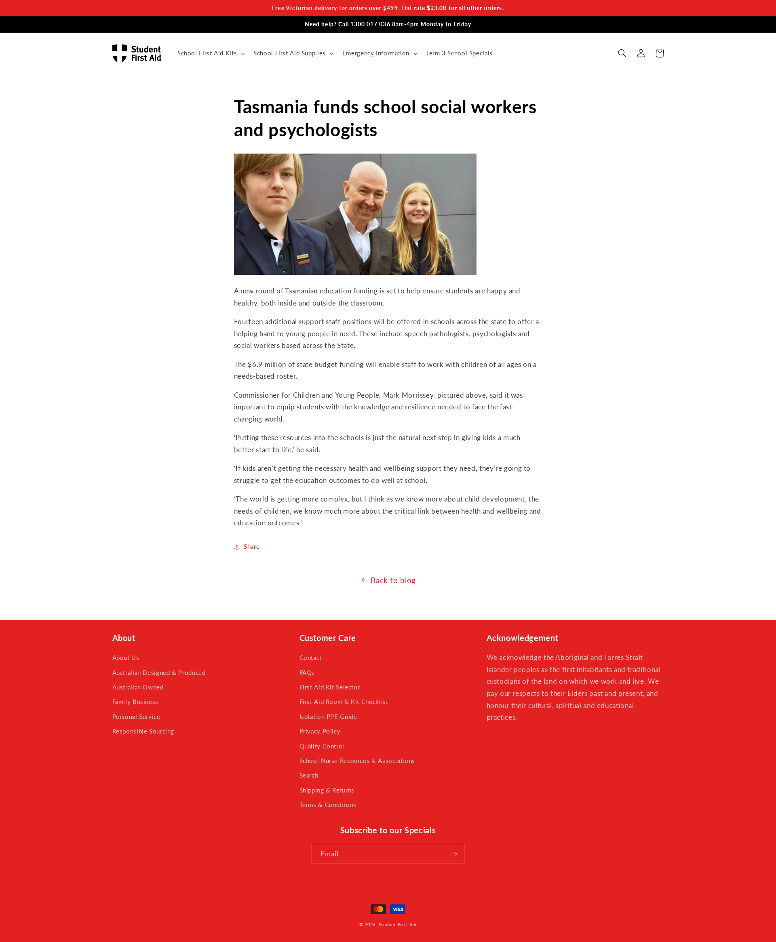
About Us (125, 657)
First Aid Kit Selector (329, 687)
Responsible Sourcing (143, 731)
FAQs (307, 672)
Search (308, 775)
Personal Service (136, 716)
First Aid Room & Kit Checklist (343, 701)
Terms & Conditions (327, 804)
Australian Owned (138, 687)
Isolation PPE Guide (328, 716)
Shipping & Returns (326, 790)
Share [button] (251, 546)
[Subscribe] (454, 854)
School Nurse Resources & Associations (357, 760)
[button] (210, 53)
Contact (310, 657)
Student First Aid (398, 924)
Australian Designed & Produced (159, 672)
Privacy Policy (320, 731)
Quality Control (321, 746)
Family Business (135, 701)
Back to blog (393, 580)
